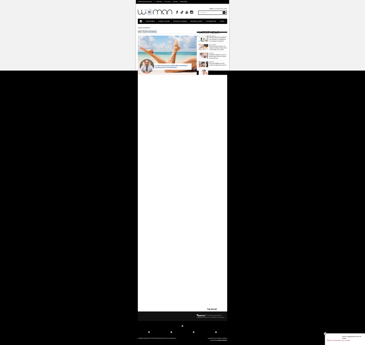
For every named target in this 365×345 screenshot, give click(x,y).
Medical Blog (183, 1)
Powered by (218, 340)
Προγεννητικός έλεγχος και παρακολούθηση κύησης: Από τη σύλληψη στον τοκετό (218, 47)
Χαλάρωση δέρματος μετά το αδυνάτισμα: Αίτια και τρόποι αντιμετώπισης (217, 56)
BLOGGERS (212, 44)
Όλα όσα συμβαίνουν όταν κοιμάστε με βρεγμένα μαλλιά (217, 64)
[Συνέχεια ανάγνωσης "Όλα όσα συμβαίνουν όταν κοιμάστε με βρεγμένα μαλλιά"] (203, 66)
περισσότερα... (220, 314)
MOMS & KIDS (196, 21)
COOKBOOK (211, 21)
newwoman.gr (155, 12)
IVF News (175, 1)
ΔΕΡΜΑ (211, 53)
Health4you (159, 1)
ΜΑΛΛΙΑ (211, 62)
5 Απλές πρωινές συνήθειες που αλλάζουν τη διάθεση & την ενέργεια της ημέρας (217, 39)
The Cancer (167, 1)
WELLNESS (212, 36)
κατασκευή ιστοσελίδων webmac (217, 338)
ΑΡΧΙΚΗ (141, 21)
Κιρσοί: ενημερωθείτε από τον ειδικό (351, 337)
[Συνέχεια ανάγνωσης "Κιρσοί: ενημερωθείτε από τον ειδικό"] (338, 340)
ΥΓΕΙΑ (222, 21)
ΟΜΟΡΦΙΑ (150, 21)
